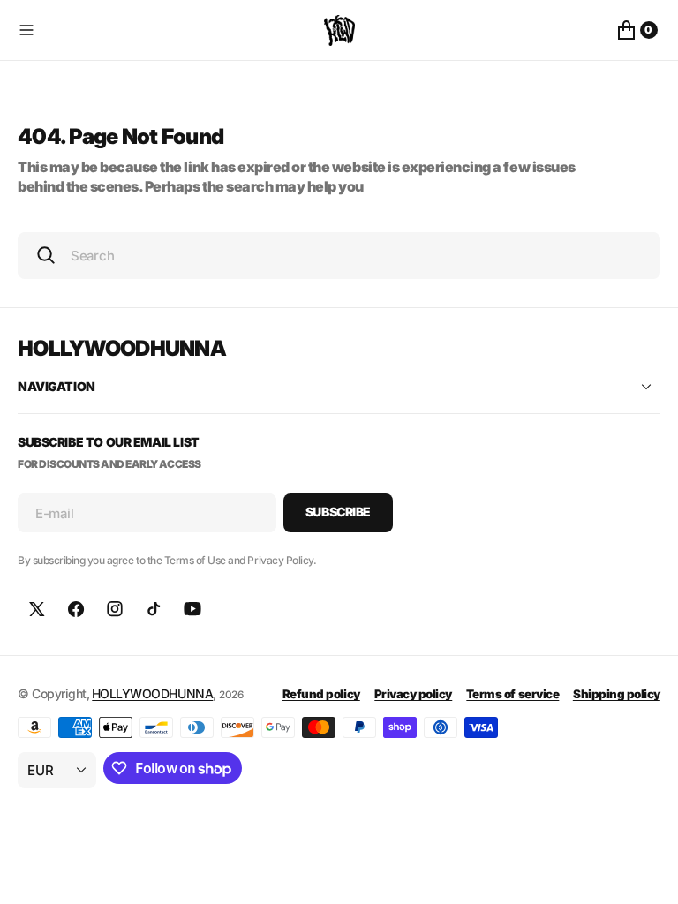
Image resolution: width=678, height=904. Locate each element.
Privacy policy (413, 694)
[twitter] (37, 609)
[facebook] (75, 609)
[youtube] (192, 609)
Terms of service (512, 694)
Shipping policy (616, 694)
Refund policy (321, 694)
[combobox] (339, 255)
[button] (167, 30)
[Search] (45, 255)
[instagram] (114, 609)
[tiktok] (153, 609)
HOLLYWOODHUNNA (152, 693)
